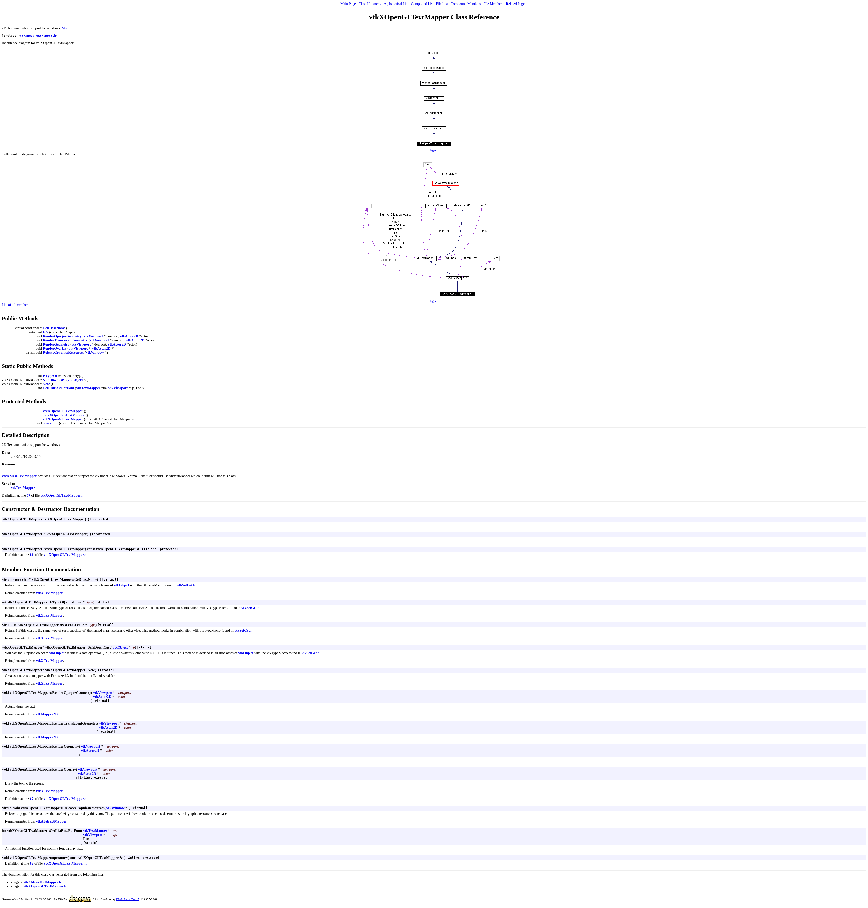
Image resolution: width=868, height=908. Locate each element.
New (46, 384)
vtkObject (75, 380)
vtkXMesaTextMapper (19, 476)
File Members (493, 4)
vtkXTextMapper (49, 593)
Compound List (422, 4)
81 (31, 555)
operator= (50, 423)
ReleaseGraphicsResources (63, 352)
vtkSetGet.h (186, 585)
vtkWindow (95, 352)
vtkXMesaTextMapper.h (38, 35)
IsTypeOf (50, 376)
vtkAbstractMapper (51, 821)
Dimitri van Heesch (127, 899)
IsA (45, 332)
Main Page (348, 4)
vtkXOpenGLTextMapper (63, 411)
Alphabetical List (396, 4)
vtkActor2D (129, 336)
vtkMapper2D (47, 714)
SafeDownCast (54, 380)
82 (31, 863)
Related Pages (516, 4)
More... (67, 28)
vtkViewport (93, 336)
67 (31, 799)
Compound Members (466, 4)
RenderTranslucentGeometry (65, 340)
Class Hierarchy (370, 4)
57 (28, 495)
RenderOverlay (54, 348)
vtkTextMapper (88, 388)
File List (442, 4)
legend (434, 150)
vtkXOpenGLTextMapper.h (61, 495)
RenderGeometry (56, 344)
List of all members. (16, 305)
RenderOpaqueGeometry (62, 336)
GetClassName (54, 328)
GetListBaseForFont (58, 388)
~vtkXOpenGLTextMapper (64, 415)
